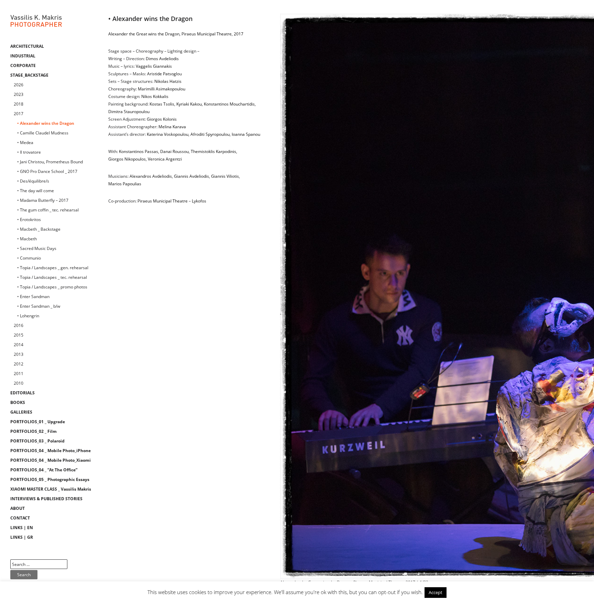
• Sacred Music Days (36, 248)
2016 (18, 325)
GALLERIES (21, 412)
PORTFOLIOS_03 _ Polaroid (37, 441)
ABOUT (17, 508)
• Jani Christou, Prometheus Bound (50, 162)
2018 (18, 104)
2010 (18, 383)
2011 (18, 373)
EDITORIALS (22, 393)
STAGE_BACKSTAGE (29, 75)
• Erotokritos (29, 219)
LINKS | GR (21, 537)
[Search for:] (38, 564)
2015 (18, 335)
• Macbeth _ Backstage (38, 229)
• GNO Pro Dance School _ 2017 (47, 171)
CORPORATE (23, 65)
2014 (18, 345)
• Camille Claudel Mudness (42, 133)
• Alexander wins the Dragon (45, 123)
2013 (18, 354)
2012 (18, 364)
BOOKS (17, 402)
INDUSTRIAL (22, 56)
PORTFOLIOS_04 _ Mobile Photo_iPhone (50, 450)
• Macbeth (27, 239)
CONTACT (20, 518)
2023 (18, 94)
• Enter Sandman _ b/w (38, 306)
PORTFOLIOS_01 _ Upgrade (37, 422)
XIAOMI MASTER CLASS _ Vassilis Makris (50, 489)
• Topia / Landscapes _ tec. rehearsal (52, 277)
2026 (18, 85)
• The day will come (35, 191)
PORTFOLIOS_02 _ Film (33, 431)
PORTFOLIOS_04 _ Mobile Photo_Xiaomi (50, 460)
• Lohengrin (28, 316)
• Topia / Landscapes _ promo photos (52, 287)
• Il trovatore (29, 152)
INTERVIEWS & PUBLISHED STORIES (46, 499)
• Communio (29, 258)
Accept (435, 592)
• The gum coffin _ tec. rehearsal (48, 210)
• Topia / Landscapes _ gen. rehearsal (52, 268)
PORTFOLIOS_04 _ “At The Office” (43, 470)
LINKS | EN (21, 527)
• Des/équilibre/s (33, 181)
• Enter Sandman (33, 296)
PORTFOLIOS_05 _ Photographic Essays (49, 479)
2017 (18, 114)
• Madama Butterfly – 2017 (42, 200)
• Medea (25, 142)
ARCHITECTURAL (27, 46)
